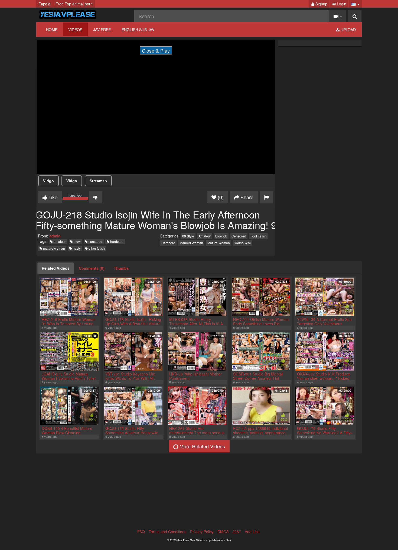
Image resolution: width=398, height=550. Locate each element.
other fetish (96, 248)
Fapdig (44, 4)
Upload (348, 29)
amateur (59, 241)
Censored (238, 236)
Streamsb (98, 181)
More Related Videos (201, 446)
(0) (220, 197)
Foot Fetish (258, 236)
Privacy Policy (202, 531)
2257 (236, 531)
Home (51, 29)
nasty (76, 248)
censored (95, 241)
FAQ (141, 531)
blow (77, 241)
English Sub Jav (138, 29)
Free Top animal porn (74, 4)
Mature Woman (218, 242)
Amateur (204, 236)
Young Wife (242, 242)
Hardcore (168, 242)
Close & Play (156, 50)
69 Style (188, 236)
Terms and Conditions (167, 531)
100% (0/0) (78, 197)
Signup (320, 4)
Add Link (252, 531)
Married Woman (191, 242)
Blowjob (221, 236)
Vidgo (48, 181)
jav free (102, 29)
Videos (75, 29)
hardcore (116, 241)
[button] (355, 4)
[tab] (55, 268)
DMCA (223, 531)
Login (341, 4)
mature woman (53, 248)
